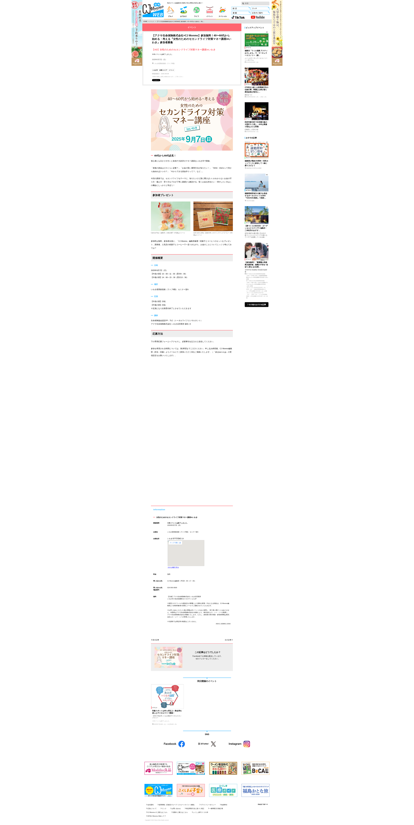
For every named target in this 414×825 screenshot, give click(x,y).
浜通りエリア (163, 70)
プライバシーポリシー (208, 805)
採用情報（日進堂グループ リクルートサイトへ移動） (177, 805)
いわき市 (155, 70)
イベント (151, 21)
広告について (152, 808)
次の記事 (228, 640)
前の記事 (156, 640)
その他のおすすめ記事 (257, 304)
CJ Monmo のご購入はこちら (157, 812)
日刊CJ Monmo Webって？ (156, 816)
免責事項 (224, 805)
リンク (164, 808)
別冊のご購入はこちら (180, 812)
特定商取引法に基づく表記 (195, 808)
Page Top (262, 804)
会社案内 (150, 805)
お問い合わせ (176, 808)
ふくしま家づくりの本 (200, 812)
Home (145, 21)
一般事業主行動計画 (216, 808)
